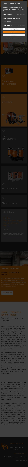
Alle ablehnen (14, 35)
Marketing (9, 25)
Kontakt (7, 38)
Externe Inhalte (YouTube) (14, 18)
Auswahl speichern (14, 29)
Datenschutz (13, 38)
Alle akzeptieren (14, 32)
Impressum (19, 38)
